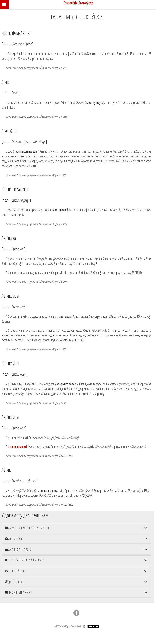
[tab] (76, 528)
